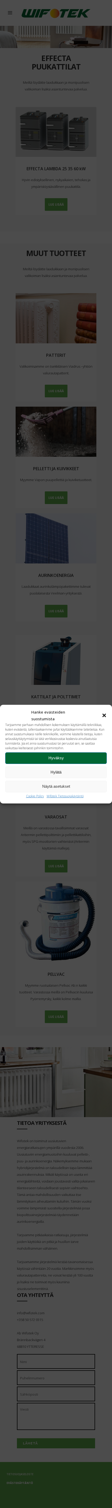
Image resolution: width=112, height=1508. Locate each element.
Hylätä (56, 772)
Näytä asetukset (56, 786)
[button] (104, 715)
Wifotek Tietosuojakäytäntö (65, 796)
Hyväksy (56, 758)
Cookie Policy (35, 796)
